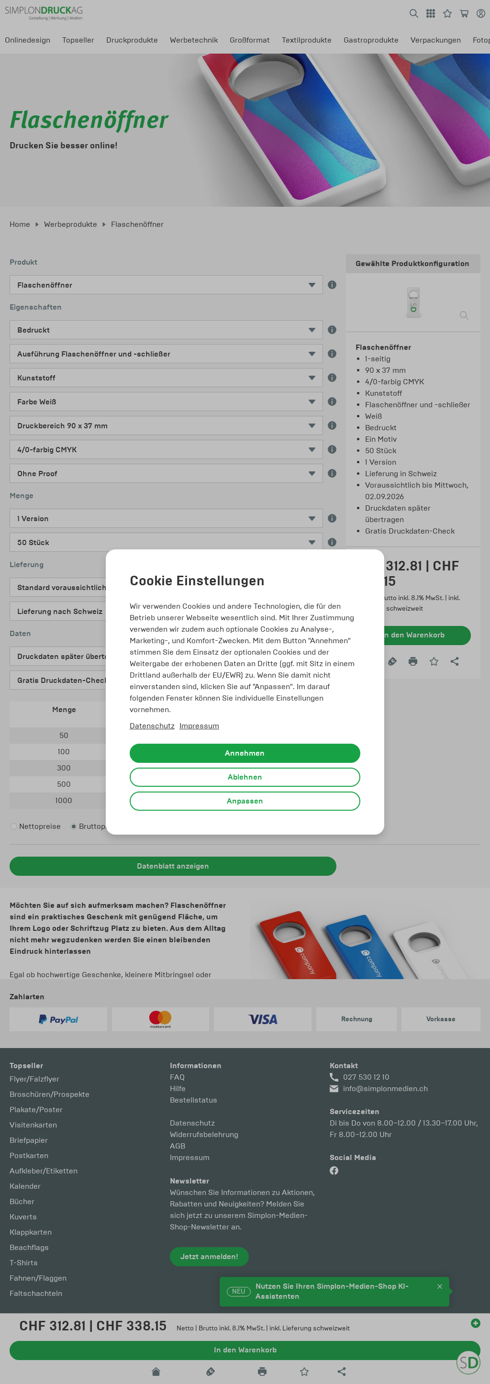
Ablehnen (245, 777)
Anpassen (245, 801)
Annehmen (245, 753)
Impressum (199, 725)
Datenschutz (152, 725)
